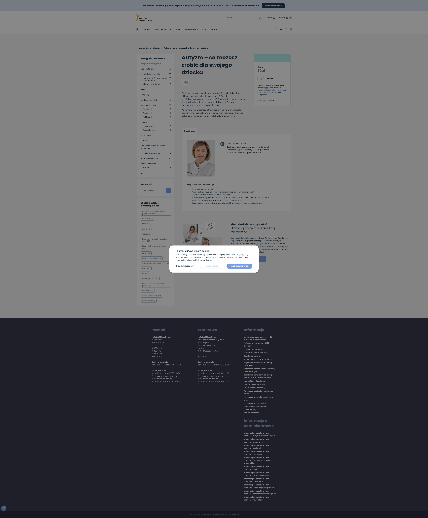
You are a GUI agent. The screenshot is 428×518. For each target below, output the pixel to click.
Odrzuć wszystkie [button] (212, 266)
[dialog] (214, 259)
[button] (185, 266)
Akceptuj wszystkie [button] (239, 266)
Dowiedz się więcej (205, 260)
